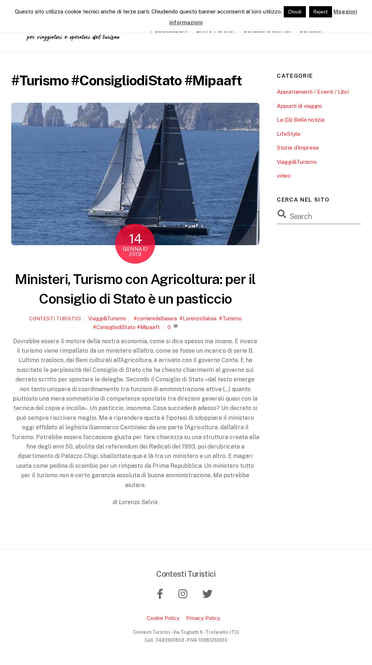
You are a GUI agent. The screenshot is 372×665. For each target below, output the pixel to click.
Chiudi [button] (295, 12)
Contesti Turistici (55, 318)
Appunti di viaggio (299, 106)
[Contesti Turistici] (76, 38)
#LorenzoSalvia (198, 318)
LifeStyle (288, 134)
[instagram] (185, 593)
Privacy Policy (203, 618)
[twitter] (208, 593)
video (284, 176)
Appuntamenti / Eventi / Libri (313, 92)
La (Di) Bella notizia (300, 120)
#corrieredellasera (155, 318)
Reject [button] (321, 12)
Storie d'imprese (298, 148)
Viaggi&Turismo (107, 318)
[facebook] (161, 593)
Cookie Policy (163, 618)
